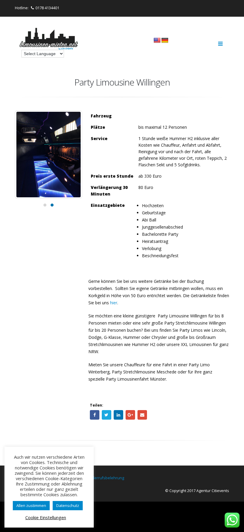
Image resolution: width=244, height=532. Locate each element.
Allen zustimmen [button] (31, 505)
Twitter (106, 415)
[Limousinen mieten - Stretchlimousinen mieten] (49, 39)
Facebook (94, 415)
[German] (164, 41)
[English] (157, 41)
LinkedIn (118, 415)
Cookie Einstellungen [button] (45, 517)
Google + (130, 415)
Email (142, 415)
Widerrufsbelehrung (105, 477)
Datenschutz (67, 505)
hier (113, 302)
